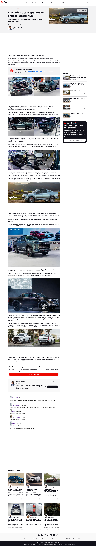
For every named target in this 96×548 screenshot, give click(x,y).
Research (24, 3)
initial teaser (13, 112)
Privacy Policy (40, 542)
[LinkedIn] (54, 535)
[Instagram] (45, 535)
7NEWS (68, 538)
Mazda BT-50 (11, 325)
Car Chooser (52, 3)
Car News (13, 8)
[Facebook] (42, 535)
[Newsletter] (87, 2)
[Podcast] (57, 535)
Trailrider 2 (37, 224)
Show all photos (82, 10)
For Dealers (51, 538)
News (15, 3)
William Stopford (17, 27)
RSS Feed (57, 542)
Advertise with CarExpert (39, 538)
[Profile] (93, 2)
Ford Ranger (55, 325)
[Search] (90, 2)
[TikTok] (48, 535)
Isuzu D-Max (51, 323)
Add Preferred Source (75, 140)
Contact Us (60, 538)
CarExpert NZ (76, 538)
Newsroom (27, 538)
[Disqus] (34, 413)
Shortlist (34, 3)
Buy (43, 3)
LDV (17, 8)
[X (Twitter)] (51, 535)
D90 (12, 219)
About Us (18, 538)
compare (35, 71)
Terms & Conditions (49, 542)
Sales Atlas (62, 3)
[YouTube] (39, 535)
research (30, 71)
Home (9, 8)
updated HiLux (37, 323)
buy (41, 71)
